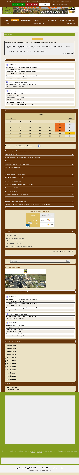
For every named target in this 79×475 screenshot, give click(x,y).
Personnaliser (44, 4)
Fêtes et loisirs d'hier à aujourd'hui (39, 198)
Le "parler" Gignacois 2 (15, 305)
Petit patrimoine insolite (15, 334)
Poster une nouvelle (37, 38)
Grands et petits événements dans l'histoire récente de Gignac (39, 204)
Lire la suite (67, 53)
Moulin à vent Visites (16, 238)
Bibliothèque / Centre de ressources (39, 151)
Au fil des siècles (39, 187)
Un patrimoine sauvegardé (39, 171)
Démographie (39, 161)
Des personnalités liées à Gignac (39, 164)
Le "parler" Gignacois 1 (15, 301)
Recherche (39, 257)
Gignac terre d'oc (39, 154)
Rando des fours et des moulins (20, 246)
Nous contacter (39, 231)
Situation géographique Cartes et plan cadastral (39, 157)
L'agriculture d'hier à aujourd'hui (39, 194)
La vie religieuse (39, 191)
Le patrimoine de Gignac (15, 325)
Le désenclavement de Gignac (39, 201)
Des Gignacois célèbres (15, 318)
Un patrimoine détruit (39, 167)
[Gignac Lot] (39, 8)
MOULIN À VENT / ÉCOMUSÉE (39, 177)
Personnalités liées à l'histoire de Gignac (21, 316)
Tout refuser (32, 4)
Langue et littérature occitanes (18, 310)
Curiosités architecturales (39, 174)
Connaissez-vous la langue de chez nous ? (21, 299)
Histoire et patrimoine (15, 331)
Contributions (39, 208)
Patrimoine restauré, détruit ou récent (21, 336)
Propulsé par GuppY (23, 468)
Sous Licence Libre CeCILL (53, 468)
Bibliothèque (13, 235)
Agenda (39, 111)
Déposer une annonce (16, 241)
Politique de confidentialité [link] (59, 4)
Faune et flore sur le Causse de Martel (39, 184)
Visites (39, 383)
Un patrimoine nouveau (39, 181)
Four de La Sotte (14, 243)
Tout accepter (19, 4)
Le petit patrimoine (14, 327)
